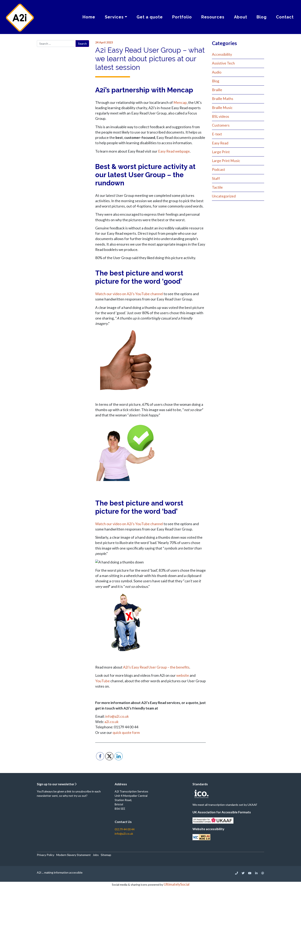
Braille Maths (222, 98)
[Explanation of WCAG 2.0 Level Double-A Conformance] (201, 837)
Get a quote (150, 17)
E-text (217, 134)
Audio (216, 72)
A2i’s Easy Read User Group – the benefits (156, 667)
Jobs (96, 855)
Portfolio (182, 17)
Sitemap (106, 855)
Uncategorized (224, 196)
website (182, 675)
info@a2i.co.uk (117, 716)
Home (89, 17)
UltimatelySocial (176, 884)
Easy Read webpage (174, 151)
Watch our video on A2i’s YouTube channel (129, 294)
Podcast (218, 169)
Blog (262, 17)
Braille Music (222, 107)
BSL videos (220, 116)
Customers (221, 125)
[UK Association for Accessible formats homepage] (212, 820)
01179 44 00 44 (125, 829)
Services (114, 17)
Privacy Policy (45, 855)
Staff (216, 178)
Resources (212, 17)
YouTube (102, 681)
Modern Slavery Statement (73, 855)
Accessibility (222, 54)
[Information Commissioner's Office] (201, 793)
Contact (285, 17)
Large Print (221, 152)
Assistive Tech (223, 63)
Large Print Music (226, 161)
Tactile (217, 187)
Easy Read (220, 143)
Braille (217, 90)
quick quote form (126, 732)
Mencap (180, 102)
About (240, 17)
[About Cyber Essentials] (192, 793)
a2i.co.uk (111, 722)
